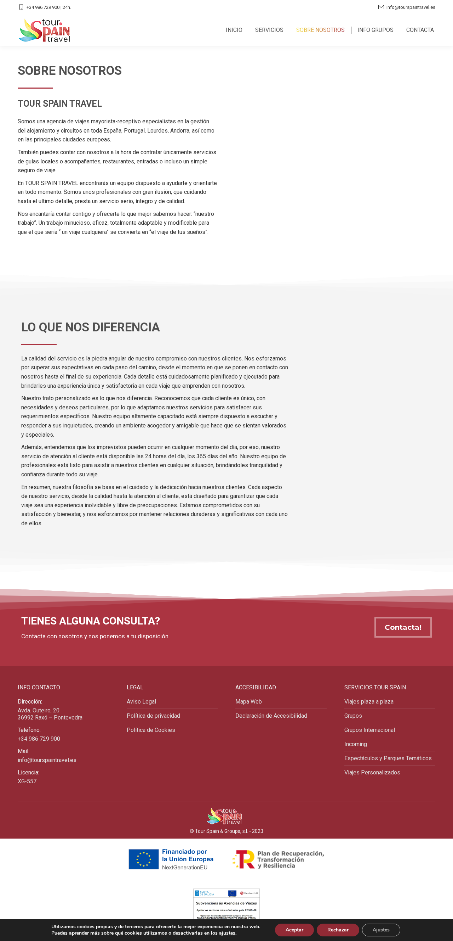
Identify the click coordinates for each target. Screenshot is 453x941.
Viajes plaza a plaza (369, 701)
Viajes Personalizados (372, 772)
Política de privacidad (153, 715)
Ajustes (381, 929)
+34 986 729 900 (39, 738)
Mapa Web (248, 701)
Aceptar (294, 929)
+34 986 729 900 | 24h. (49, 7)
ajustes (227, 933)
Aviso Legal (141, 701)
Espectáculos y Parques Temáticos (388, 758)
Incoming (355, 744)
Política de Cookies (151, 730)
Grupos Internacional (369, 730)
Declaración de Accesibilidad (271, 715)
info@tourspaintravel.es (410, 7)
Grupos (353, 715)
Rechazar (338, 929)
